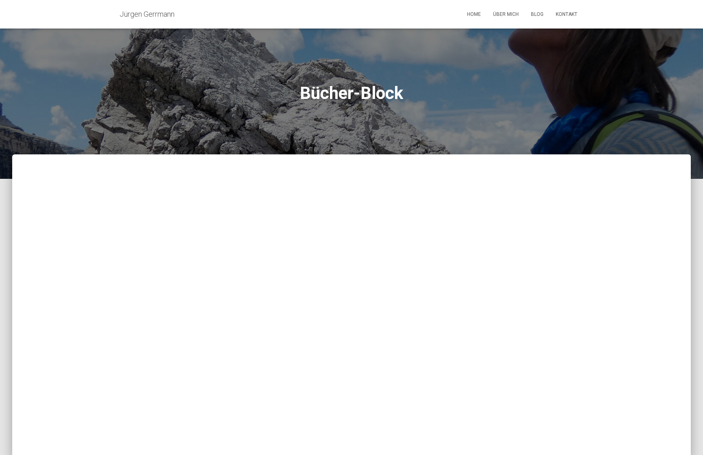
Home (474, 14)
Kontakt (566, 14)
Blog (537, 14)
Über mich (506, 14)
